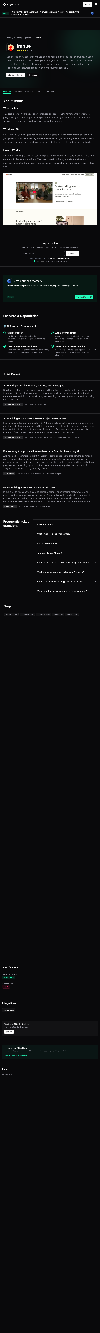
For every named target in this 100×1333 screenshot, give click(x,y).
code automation (43, 614)
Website (8, 1074)
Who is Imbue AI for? (47, 543)
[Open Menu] (96, 4)
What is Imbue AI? (45, 524)
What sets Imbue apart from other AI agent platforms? (63, 562)
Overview (7, 91)
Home (8, 38)
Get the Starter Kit (84, 297)
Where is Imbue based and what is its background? (62, 591)
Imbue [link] (38, 38)
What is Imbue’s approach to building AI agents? (60, 572)
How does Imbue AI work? (49, 553)
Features (18, 91)
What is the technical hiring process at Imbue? (60, 581)
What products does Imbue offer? (53, 534)
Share (34, 75)
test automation (11, 614)
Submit (88, 4)
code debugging (27, 614)
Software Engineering (23, 38)
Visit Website (13, 75)
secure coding (72, 614)
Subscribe (72, 253)
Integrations (49, 91)
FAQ (39, 91)
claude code (58, 614)
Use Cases (30, 91)
